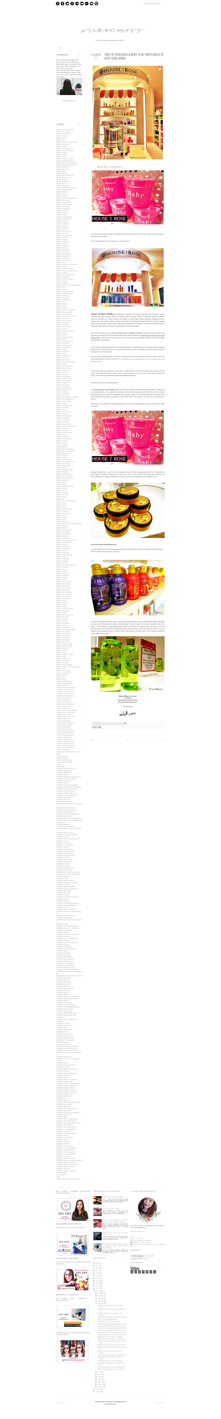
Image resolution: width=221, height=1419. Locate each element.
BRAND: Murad (61, 484)
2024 (97, 1263)
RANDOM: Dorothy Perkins (65, 880)
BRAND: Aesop (61, 136)
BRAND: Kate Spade (63, 401)
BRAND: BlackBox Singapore (65, 188)
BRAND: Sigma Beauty (63, 594)
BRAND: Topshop (62, 640)
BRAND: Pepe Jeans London (65, 540)
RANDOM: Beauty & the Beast (66, 810)
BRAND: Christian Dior (63, 235)
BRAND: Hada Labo (62, 356)
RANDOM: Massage (62, 980)
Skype (96, 3)
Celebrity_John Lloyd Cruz (64, 712)
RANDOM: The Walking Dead (65, 1129)
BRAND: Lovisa (61, 441)
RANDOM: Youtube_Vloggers (65, 1171)
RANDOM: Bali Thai (62, 799)
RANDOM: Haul (61, 932)
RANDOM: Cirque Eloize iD (65, 855)
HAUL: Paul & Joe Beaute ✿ (110, 1209)
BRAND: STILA (61, 613)
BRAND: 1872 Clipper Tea (64, 130)
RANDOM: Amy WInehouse (65, 791)
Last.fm (87, 3)
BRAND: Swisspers (62, 623)
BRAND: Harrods (61, 358)
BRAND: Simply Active (63, 598)
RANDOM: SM (61, 1098)
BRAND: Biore (61, 183)
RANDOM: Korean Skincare (65, 963)
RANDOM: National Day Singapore (67, 996)
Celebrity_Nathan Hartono (64, 735)
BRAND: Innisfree (62, 374)
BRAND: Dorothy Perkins (64, 279)
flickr (82, 3)
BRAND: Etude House (63, 314)
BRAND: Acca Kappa (63, 132)
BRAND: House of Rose (110, 724)
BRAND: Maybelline (62, 465)
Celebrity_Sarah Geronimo (65, 747)
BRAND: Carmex (61, 210)
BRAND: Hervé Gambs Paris (65, 362)
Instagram (91, 3)
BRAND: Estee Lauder (63, 312)
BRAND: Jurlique (61, 391)
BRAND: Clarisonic (62, 242)
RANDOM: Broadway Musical (65, 835)
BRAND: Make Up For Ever (65, 451)
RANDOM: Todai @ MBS (64, 1137)
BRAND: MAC (60, 447)
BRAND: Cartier (61, 215)
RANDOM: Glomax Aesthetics (65, 915)
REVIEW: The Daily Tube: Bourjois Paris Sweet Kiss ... (112, 1339)
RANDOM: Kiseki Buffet (63, 957)
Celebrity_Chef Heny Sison (65, 692)
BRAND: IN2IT (61, 372)
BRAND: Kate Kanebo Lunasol (66, 397)
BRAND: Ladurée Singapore (65, 426)
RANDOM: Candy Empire (64, 845)
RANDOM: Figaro (62, 899)
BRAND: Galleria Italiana (64, 337)
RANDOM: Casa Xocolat (64, 849)
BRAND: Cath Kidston (63, 219)
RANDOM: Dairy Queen (64, 870)
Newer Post (92, 739)
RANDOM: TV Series (63, 1156)
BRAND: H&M (60, 353)
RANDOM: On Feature (63, 1003)
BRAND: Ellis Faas (62, 295)
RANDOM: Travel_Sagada (64, 1152)
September (101, 1301)
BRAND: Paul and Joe (63, 530)
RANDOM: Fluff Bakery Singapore (67, 903)
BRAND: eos (60, 302)
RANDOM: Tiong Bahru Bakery (66, 1133)
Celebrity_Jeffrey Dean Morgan (66, 710)
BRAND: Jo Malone (62, 387)
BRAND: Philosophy (62, 542)
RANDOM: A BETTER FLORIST (66, 779)
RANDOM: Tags (61, 1117)
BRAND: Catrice (61, 221)
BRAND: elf (60, 287)
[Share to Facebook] (100, 727)
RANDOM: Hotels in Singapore (66, 942)
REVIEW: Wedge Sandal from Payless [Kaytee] (111, 1369)
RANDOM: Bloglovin (63, 824)
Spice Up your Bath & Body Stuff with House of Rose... (113, 1326)
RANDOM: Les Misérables (64, 965)
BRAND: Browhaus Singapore (66, 198)
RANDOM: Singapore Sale (64, 1090)
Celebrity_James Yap (63, 708)
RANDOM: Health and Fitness (65, 934)
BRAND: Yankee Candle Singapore (67, 667)
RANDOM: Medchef (62, 984)
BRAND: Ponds (61, 544)
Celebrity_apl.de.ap (62, 685)
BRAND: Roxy (61, 569)
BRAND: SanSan (61, 577)
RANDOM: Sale (61, 1063)
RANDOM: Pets (61, 1032)
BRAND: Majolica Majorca (64, 449)
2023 (97, 1266)
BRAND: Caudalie (62, 223)
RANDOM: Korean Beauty (64, 959)
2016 (97, 1283)
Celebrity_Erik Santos (63, 702)
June (99, 1374)
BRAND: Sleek (61, 604)
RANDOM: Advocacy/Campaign (66, 785)
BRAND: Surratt (61, 621)
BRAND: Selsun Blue (63, 584)
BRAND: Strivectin (62, 617)
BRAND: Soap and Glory (64, 609)
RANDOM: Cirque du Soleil (65, 851)
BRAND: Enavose (62, 298)
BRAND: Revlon (61, 563)
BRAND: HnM (60, 364)
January (100, 1387)
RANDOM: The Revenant (64, 1125)
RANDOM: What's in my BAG (65, 1162)
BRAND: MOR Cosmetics (64, 478)
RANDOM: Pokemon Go (64, 1036)
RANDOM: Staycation (63, 1110)
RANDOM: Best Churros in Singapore (68, 818)
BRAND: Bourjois (62, 196)
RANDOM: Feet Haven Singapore (67, 897)
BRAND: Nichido (61, 492)
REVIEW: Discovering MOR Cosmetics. (113, 1197)
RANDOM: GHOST (62, 907)
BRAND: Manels (61, 455)
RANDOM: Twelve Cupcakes (65, 1158)
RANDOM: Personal (62, 1030)
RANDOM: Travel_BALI (63, 1146)
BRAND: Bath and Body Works (66, 163)
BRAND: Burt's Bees (62, 202)
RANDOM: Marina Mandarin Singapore (68, 976)
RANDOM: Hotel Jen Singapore (66, 938)
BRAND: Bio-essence (63, 177)
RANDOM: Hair (61, 924)
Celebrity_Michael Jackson (65, 731)
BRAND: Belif (60, 171)
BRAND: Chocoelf (62, 233)
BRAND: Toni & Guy (62, 631)
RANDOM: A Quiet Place (64, 781)
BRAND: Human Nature (64, 368)
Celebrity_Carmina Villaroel (65, 687)
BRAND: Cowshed (62, 258)
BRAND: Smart (61, 606)
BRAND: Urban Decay (63, 644)
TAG (57, 1177)
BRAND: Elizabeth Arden (64, 291)
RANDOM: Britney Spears (64, 833)
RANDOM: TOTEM (62, 1142)
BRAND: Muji (60, 482)
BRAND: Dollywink (62, 277)
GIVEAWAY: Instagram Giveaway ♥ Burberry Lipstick (112, 1324)
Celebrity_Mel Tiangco (63, 729)
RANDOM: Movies (62, 990)
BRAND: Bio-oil (61, 179)
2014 (97, 1288)
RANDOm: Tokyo (61, 1139)
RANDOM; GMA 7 (62, 774)
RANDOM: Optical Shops (64, 1009)
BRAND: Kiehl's (61, 407)
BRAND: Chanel (61, 227)
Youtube (77, 3)
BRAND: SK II (60, 600)
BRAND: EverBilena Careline (65, 316)
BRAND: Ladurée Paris (63, 424)
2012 (97, 1389)
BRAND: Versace (61, 650)
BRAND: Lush (60, 443)
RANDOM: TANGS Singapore (65, 1119)
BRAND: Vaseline (62, 648)
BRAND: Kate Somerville (64, 399)
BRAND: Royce (61, 571)
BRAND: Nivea (61, 497)
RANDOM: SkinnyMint (63, 1096)
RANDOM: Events (62, 893)
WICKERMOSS (106, 723)
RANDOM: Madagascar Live (65, 967)
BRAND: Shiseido (62, 590)
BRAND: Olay (60, 507)
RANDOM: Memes (62, 986)
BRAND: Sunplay (62, 619)
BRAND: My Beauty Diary (64, 486)
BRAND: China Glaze (63, 231)
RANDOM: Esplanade (63, 891)
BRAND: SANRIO (62, 575)
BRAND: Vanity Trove (63, 646)
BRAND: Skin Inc (61, 602)
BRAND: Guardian (62, 347)
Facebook (62, 3)
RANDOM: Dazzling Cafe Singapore (67, 872)
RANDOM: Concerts (62, 866)
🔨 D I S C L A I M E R (137, 1238)
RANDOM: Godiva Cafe (63, 918)
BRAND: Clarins (61, 239)
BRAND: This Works (62, 627)
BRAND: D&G (60, 262)
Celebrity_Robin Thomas (64, 743)
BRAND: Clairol (61, 237)
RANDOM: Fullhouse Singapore (66, 905)
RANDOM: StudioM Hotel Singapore (67, 1112)
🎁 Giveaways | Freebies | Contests (141, 1242)
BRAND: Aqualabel (62, 144)
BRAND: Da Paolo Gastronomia (66, 264)
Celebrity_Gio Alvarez (63, 706)
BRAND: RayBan (61, 557)
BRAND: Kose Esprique (64, 416)
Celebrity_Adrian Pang (63, 681)
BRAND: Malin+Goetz (63, 453)
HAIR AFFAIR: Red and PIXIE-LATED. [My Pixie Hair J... (112, 1330)
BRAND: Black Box (62, 186)
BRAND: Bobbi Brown (63, 190)
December (100, 1293)
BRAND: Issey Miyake (63, 376)
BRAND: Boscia (61, 194)
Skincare (121, 724)
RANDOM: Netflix (62, 1000)
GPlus (72, 3)
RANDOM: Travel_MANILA (64, 1150)
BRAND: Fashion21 (62, 322)
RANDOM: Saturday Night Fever (66, 1069)
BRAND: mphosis (62, 480)
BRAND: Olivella (61, 511)
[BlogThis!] (95, 727)
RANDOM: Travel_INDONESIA (66, 1148)
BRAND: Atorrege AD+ (63, 148)
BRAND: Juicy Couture (63, 389)
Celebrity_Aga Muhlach (63, 683)
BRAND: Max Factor (62, 463)
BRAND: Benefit (61, 173)
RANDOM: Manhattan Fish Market (67, 969)
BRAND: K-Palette (62, 393)
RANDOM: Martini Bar (63, 978)
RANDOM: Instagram (63, 947)
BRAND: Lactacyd (62, 422)
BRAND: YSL (60, 669)
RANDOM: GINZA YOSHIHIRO (66, 909)
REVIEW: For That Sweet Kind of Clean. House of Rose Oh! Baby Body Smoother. (115, 1221)
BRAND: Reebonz (62, 559)
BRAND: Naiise (61, 488)
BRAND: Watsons (62, 658)
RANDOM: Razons (62, 1042)
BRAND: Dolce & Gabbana (65, 275)
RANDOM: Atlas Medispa (64, 797)
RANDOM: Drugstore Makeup (65, 882)
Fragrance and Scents (63, 762)
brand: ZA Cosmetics (63, 673)
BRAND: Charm (61, 229)
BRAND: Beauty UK (62, 167)
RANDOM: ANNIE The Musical (66, 793)
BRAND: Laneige (62, 430)
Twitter (67, 3)
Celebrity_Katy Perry (63, 718)
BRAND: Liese (61, 434)
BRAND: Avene (61, 154)
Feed (58, 3)
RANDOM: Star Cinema (63, 1104)
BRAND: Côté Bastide (63, 254)
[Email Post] (125, 723)
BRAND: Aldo (60, 140)
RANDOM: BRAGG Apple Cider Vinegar (68, 828)
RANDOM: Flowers (62, 901)
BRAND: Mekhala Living (64, 470)
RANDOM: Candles (62, 843)
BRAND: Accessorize (63, 134)
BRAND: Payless (61, 536)
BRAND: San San (62, 573)
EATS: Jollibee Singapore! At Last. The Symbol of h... (112, 1367)
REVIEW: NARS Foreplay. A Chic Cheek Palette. (110, 1361)
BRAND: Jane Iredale (63, 380)
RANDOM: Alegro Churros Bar (66, 789)
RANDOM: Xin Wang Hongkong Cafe (68, 777)
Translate (145, 1259)
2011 (97, 1392)
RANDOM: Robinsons (63, 1056)
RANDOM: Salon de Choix (64, 1065)
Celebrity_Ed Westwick (63, 698)
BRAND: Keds (61, 403)
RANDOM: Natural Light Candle (66, 998)
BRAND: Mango (61, 457)
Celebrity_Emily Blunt (63, 700)
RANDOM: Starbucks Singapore (66, 1108)
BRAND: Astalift (61, 146)
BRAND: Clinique (62, 246)
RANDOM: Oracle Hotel (63, 1011)
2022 (97, 1268)
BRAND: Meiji (60, 468)
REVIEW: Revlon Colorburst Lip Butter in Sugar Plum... (112, 1334)
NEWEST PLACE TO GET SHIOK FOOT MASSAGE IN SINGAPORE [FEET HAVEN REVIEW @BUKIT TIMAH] (115, 1246)
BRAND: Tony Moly (62, 636)
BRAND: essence (62, 308)
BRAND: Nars (60, 490)
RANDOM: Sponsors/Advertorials (66, 1102)
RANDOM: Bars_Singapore (65, 808)
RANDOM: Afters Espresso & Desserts (68, 787)
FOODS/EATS (60, 758)
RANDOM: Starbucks (63, 1106)
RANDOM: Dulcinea (62, 884)
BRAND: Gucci (61, 349)
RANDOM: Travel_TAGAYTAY (65, 1154)
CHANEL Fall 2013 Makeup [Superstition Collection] (112, 1317)
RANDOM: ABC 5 (62, 783)
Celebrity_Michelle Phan (64, 733)
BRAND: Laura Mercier (63, 432)
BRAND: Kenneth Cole (63, 405)
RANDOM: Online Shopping (65, 1005)
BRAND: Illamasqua (62, 370)
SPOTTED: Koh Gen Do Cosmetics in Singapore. (110, 1337)
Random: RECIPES (62, 1044)
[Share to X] (97, 727)
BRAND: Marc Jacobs (63, 459)
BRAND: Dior (60, 273)
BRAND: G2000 (61, 335)
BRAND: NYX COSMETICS (65, 501)
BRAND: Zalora (61, 675)
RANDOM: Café (61, 841)
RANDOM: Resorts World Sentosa (67, 1050)
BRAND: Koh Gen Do (63, 412)
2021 (97, 1271)
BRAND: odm (60, 505)
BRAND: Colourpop (62, 250)
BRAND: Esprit (61, 306)
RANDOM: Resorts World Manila (66, 1048)
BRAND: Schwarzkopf (63, 582)
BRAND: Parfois (61, 528)
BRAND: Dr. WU (61, 281)
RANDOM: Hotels (62, 940)
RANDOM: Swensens (63, 1115)
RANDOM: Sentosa (62, 1071)
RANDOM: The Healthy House (66, 1121)
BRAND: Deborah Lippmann (65, 271)
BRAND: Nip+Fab (62, 495)
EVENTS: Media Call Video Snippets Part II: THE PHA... (112, 1345)
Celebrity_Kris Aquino (63, 721)
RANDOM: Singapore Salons (65, 1092)
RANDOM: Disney (62, 876)
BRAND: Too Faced (62, 638)
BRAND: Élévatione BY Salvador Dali (68, 285)
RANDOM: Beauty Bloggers (65, 812)
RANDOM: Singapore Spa (64, 1094)
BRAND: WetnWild (62, 660)
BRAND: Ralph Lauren (63, 555)
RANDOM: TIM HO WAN (64, 1131)
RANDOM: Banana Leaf (64, 801)
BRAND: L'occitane (62, 418)
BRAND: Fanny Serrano (64, 320)
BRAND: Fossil (61, 329)
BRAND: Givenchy (62, 343)
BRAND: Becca (61, 169)
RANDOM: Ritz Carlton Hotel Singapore (68, 1052)
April (99, 1379)
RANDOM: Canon (62, 847)
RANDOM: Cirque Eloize (64, 853)
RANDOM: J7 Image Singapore (66, 949)
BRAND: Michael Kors (63, 476)
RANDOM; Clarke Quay (63, 770)
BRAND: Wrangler (62, 662)
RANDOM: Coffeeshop (63, 862)
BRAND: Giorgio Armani (64, 341)
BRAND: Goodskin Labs (64, 345)
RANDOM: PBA (61, 1027)
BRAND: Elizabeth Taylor (64, 293)
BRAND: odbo (61, 503)
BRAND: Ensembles (62, 300)
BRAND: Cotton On (62, 256)
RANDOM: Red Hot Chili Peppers (67, 1046)
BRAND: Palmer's (62, 521)
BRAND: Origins (61, 517)
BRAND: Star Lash (62, 611)
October (100, 1298)
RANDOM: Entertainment (64, 886)
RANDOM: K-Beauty (62, 955)
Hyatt (58, 764)
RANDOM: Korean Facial (64, 961)
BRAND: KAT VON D (63, 395)
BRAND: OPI (60, 515)
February (100, 1384)
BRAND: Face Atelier (63, 318)
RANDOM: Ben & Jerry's (64, 816)
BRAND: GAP (60, 339)
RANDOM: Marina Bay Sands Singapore (69, 971)
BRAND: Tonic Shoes (63, 633)
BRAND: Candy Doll (62, 208)
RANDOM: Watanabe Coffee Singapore (68, 1160)
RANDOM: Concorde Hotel (65, 868)
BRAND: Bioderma (62, 181)
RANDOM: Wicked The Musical (66, 1164)
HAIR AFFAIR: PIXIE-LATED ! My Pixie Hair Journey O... (112, 1332)
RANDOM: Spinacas (63, 1100)
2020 (97, 1273)
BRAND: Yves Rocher (63, 671)
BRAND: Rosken (61, 567)
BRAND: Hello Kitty (62, 360)
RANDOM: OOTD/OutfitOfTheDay (66, 1007)
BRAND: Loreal (61, 436)
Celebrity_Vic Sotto (62, 750)
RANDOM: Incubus (62, 945)
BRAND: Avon (60, 156)
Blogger (73, 101)
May (99, 1377)
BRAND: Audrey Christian (64, 150)
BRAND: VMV (60, 656)
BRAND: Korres (61, 414)
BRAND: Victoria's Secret (64, 654)
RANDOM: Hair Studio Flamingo (66, 926)
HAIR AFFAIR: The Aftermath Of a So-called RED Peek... (112, 1328)
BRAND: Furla (61, 333)
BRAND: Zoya (60, 679)
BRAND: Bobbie (61, 192)
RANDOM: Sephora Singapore (66, 1073)
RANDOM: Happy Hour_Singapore (67, 928)
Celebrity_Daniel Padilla (64, 694)
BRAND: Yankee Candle (64, 665)
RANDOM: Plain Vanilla (63, 1034)
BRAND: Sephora (62, 586)
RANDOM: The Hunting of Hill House (68, 1123)
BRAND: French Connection (65, 331)
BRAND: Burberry (62, 200)
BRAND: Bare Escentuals (64, 161)
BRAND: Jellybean (62, 383)
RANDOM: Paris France (64, 1025)
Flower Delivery (61, 756)
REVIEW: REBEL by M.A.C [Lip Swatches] (109, 1321)
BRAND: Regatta (61, 561)
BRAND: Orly (60, 519)
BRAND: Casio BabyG (63, 217)
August (100, 1303)
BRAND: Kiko (60, 409)
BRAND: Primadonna (63, 546)
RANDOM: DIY (61, 878)
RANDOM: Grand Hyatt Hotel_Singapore (69, 920)
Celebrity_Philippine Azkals (65, 741)
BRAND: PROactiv (62, 548)
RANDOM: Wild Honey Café (65, 1166)
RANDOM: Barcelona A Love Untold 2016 (69, 803)
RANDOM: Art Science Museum (66, 795)
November (100, 1296)
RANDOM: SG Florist (63, 1075)
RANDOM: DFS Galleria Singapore (67, 874)
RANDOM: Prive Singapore (65, 1040)
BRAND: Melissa (61, 472)
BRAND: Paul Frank (62, 532)
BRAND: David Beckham (64, 268)
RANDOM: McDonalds (63, 982)
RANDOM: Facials (62, 895)
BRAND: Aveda (61, 152)
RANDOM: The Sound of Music (66, 1127)
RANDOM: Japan (62, 951)
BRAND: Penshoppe (63, 538)
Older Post (162, 739)
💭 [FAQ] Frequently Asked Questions (141, 1240)
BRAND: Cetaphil (62, 225)
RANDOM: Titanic (62, 1135)
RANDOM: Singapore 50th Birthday (67, 1083)
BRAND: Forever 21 (62, 327)
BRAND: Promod (61, 550)
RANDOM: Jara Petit (63, 953)
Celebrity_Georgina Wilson (65, 704)
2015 (97, 1286)
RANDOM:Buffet (61, 1173)
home (60, 48)
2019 (97, 1276)
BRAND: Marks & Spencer (64, 461)
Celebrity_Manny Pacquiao (65, 723)
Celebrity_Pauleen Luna (64, 739)
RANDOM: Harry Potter (63, 930)
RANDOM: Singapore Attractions (66, 1086)
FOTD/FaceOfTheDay (63, 760)
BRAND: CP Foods (62, 260)
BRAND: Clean (61, 244)
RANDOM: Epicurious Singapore (66, 889)
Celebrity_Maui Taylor (63, 727)
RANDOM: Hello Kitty (63, 936)
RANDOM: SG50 (61, 1077)
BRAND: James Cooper (64, 378)
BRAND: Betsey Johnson (64, 175)
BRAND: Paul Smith (62, 534)
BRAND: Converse (62, 252)
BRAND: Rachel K (62, 553)
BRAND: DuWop (61, 283)
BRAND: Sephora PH (63, 588)
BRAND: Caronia (61, 212)
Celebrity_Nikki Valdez (63, 737)
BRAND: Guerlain (62, 351)
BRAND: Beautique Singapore (66, 165)
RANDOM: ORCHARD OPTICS (66, 1013)
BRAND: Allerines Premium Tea (66, 142)
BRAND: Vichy (61, 652)
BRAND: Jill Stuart (62, 385)
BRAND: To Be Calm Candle (65, 629)
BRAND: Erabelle (62, 304)
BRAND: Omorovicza (63, 513)
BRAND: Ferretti (61, 324)
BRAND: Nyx (60, 499)
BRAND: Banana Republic (64, 159)
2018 (97, 1278)
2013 (97, 1291)
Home (132, 1236)
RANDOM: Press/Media (63, 1038)
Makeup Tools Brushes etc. (65, 768)
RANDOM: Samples (62, 1067)
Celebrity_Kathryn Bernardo (65, 716)
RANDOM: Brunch (62, 837)
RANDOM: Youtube (62, 1168)
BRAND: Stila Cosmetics (64, 615)
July (99, 1372)
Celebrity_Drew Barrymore (64, 696)
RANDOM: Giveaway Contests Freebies (68, 911)
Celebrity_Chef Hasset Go (64, 689)
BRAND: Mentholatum (63, 474)
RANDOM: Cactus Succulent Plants (67, 839)
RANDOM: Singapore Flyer (65, 1088)
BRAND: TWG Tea (62, 642)
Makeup (59, 766)
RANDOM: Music (61, 992)
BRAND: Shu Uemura (63, 592)
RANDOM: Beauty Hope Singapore (67, 814)
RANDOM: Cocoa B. (62, 857)
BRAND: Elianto (61, 289)
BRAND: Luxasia (61, 445)
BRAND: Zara (60, 677)
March (100, 1382)
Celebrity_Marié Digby (63, 725)
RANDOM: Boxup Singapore (65, 826)
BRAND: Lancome (62, 428)
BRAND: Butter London (63, 204)
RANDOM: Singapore (63, 1081)
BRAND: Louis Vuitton (63, 439)
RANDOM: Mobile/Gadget (64, 988)
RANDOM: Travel (62, 1144)
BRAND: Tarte (60, 625)
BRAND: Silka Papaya (63, 596)
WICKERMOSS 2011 (110, 1404)
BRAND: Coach (61, 248)
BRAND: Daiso (61, 266)
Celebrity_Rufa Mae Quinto (65, 745)
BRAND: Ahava (61, 138)
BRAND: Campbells (62, 206)
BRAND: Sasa (61, 580)
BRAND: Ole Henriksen (63, 509)
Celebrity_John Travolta (64, 714)
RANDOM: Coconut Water (64, 859)
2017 (97, 1281)
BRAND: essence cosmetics (65, 310)
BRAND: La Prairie (62, 420)
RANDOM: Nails (61, 994)
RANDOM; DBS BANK (63, 772)
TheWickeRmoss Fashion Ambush (67, 1179)
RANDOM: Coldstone (63, 864)
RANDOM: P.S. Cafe (62, 1023)
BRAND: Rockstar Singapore (65, 565)
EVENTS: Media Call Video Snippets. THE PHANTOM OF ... (113, 1355)
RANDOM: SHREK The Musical (66, 1079)
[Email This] (93, 727)
